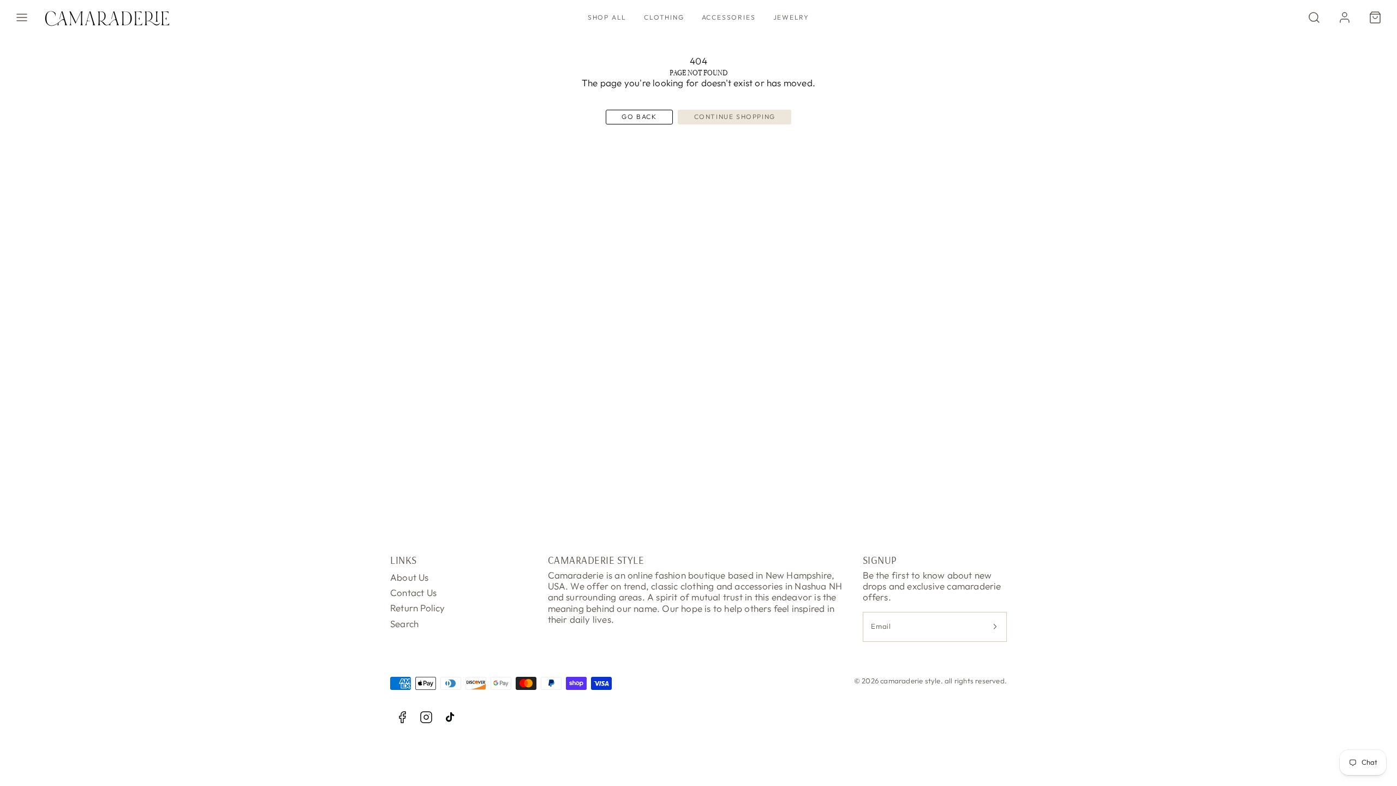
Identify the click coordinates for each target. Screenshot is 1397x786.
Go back (639, 116)
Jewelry (791, 17)
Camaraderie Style (596, 560)
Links (403, 560)
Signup (880, 560)
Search (404, 623)
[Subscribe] (994, 627)
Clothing (664, 17)
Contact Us (413, 592)
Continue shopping (734, 116)
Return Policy (417, 608)
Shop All (607, 17)
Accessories (729, 17)
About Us (409, 577)
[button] (22, 17)
